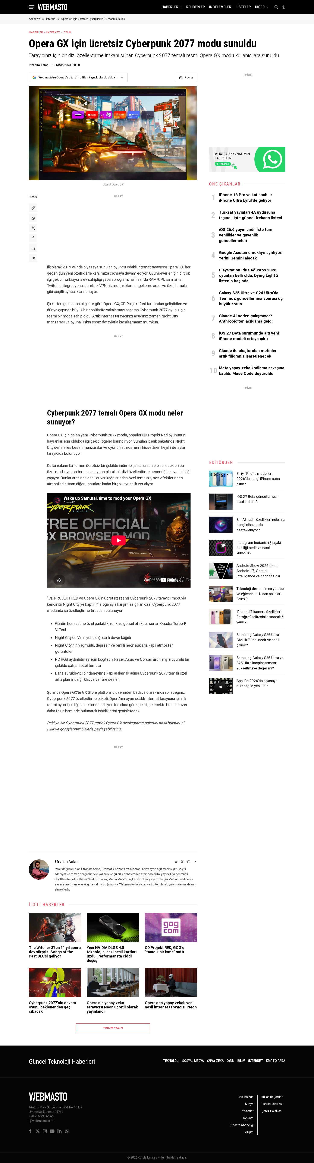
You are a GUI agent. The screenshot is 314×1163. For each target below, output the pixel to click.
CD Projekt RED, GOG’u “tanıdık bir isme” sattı (164, 950)
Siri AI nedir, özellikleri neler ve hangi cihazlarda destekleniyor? (260, 524)
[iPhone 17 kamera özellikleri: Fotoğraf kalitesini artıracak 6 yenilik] (221, 617)
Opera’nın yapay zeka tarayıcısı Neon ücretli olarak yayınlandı (112, 1007)
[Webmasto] (52, 7)
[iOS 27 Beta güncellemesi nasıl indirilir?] (221, 502)
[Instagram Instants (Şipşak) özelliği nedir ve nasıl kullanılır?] (221, 548)
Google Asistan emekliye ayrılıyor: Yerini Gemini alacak (250, 255)
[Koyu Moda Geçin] (283, 7)
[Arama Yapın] (276, 7)
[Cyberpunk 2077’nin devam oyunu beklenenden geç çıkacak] (55, 982)
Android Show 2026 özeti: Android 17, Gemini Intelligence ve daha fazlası (258, 570)
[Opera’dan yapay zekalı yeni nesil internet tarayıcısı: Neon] (171, 982)
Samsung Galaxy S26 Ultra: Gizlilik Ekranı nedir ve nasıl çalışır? (258, 640)
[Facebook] (33, 238)
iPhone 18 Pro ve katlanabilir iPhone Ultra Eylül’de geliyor (245, 197)
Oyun (67, 32)
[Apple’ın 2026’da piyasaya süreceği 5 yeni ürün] (221, 686)
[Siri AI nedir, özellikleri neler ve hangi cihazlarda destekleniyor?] (221, 525)
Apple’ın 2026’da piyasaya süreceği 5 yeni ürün (256, 683)
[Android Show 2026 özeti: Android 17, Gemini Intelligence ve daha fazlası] (221, 571)
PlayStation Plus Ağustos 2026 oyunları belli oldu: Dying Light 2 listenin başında (249, 276)
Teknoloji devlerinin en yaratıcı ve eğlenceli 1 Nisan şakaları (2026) (260, 594)
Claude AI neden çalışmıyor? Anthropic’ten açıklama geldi (246, 318)
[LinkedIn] (33, 248)
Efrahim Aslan (38, 65)
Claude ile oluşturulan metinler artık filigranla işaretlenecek (248, 353)
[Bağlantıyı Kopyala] (33, 208)
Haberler (169, 7)
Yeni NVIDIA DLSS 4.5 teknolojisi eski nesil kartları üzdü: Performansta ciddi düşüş (112, 954)
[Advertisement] (119, 228)
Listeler (243, 7)
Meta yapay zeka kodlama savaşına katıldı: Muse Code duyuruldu (251, 370)
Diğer (260, 7)
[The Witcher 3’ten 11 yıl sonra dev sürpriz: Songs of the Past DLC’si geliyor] (55, 927)
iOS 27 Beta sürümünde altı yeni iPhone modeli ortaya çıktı (249, 336)
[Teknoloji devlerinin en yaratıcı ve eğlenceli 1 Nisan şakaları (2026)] (221, 594)
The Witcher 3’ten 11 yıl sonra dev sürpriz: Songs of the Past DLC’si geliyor (55, 952)
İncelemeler (220, 7)
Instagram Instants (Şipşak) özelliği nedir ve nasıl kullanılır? (258, 547)
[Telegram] (33, 258)
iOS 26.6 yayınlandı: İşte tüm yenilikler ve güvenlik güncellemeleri (245, 235)
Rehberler (195, 7)
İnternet (53, 32)
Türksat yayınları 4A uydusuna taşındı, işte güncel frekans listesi (250, 215)
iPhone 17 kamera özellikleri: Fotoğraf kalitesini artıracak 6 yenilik (260, 617)
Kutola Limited (147, 1157)
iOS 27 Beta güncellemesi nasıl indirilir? (256, 499)
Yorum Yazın (113, 1027)
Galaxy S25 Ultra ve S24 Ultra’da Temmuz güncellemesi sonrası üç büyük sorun (251, 298)
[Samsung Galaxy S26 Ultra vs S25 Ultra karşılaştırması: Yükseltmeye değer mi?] (221, 663)
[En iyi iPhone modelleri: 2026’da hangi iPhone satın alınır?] (221, 479)
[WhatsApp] (33, 218)
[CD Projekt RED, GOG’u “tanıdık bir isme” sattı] (171, 927)
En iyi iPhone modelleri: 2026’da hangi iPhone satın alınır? (258, 478)
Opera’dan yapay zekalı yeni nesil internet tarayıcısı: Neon (171, 1005)
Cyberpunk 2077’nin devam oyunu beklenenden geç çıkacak (52, 1007)
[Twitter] (33, 228)
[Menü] (31, 7)
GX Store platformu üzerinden (107, 692)
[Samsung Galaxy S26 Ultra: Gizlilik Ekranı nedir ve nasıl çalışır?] (221, 640)
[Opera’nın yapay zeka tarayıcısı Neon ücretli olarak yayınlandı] (113, 982)
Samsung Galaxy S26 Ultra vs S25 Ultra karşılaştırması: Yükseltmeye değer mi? (259, 663)
